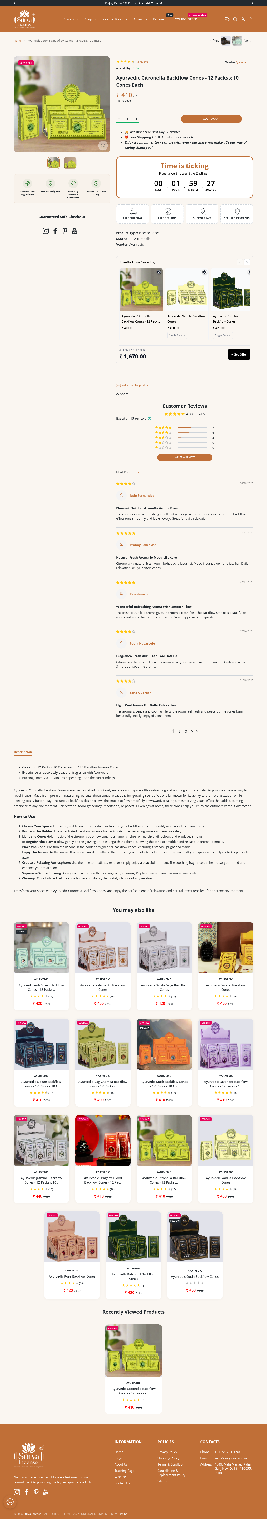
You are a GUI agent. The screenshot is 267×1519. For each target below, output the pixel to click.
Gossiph (122, 1514)
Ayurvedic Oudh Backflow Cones (195, 1276)
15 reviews (142, 62)
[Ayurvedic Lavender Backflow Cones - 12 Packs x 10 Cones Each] (225, 1044)
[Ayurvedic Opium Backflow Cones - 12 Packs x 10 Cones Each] (41, 1044)
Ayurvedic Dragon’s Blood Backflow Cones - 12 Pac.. (103, 1180)
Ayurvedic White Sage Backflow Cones (164, 987)
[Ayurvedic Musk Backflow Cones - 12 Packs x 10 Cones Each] (164, 1044)
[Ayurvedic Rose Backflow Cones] (72, 1236)
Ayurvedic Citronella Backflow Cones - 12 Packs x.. (164, 1180)
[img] (125, 484)
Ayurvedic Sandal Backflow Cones (226, 987)
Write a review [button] (185, 457)
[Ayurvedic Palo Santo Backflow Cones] (103, 947)
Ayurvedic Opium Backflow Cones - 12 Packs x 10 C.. (41, 1083)
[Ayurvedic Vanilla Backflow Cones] (225, 1140)
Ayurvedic (241, 62)
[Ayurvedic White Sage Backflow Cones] (164, 947)
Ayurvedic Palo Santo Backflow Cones (103, 987)
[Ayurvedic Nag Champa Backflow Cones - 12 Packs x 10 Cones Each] (103, 1044)
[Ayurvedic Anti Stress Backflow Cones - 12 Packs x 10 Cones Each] (41, 947)
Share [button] (124, 394)
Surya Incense (32, 1514)
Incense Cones (149, 233)
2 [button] (179, 731)
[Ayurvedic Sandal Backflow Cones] (225, 947)
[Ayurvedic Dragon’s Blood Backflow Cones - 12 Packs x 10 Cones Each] (103, 1140)
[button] (14, 3)
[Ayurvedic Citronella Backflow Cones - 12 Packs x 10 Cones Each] (164, 1140)
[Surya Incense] (24, 19)
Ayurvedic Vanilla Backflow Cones (226, 1180)
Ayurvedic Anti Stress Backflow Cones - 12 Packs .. (41, 987)
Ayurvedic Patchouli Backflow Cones (133, 1276)
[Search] (235, 19)
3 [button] (186, 731)
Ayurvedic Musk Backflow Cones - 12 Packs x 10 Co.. (164, 1083)
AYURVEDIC (41, 979)
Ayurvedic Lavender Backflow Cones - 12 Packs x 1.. (225, 1083)
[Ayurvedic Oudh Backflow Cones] (195, 1236)
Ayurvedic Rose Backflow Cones (72, 1276)
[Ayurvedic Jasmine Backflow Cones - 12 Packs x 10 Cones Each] (41, 1140)
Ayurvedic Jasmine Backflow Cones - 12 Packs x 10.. (41, 1180)
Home (17, 40)
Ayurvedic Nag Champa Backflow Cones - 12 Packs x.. (102, 1083)
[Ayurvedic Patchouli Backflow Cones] (133, 1236)
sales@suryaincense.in (231, 1458)
